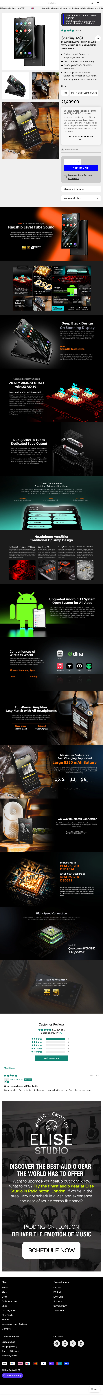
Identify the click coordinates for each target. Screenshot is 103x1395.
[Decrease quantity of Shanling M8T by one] (67, 162)
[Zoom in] (54, 19)
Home (5, 1287)
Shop (4, 1306)
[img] (10, 1075)
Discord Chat (8, 1342)
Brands (5, 1319)
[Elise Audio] (51, 3)
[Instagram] (65, 1343)
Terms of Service (10, 1351)
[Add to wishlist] (98, 38)
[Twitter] (73, 1343)
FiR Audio (58, 1292)
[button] (98, 3)
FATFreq (57, 1287)
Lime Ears (58, 1296)
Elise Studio (8, 1315)
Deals (4, 1296)
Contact (6, 1328)
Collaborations (9, 1301)
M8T (65, 92)
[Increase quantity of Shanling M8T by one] (78, 162)
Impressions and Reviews (14, 1324)
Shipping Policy (9, 1346)
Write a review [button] (51, 1058)
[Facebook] (57, 1343)
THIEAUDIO (59, 1310)
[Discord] (81, 1343)
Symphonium (60, 1306)
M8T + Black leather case (84, 92)
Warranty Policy (10, 1355)
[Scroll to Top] (98, 1380)
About (5, 1292)
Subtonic (58, 1301)
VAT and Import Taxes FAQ (81, 137)
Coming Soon (9, 1310)
